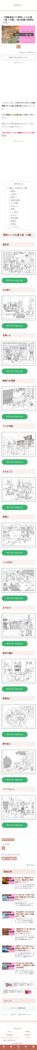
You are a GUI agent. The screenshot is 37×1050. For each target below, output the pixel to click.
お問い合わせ (18, 1043)
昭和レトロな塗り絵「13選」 (18, 188)
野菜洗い (14, 221)
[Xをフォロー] (7, 858)
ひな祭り (14, 194)
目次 (15, 184)
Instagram (9, 1035)
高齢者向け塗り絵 (9, 839)
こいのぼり (14, 212)
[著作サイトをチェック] (3, 858)
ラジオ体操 (14, 203)
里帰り (13, 209)
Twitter (27, 1031)
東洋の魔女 (14, 218)
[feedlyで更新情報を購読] (11, 858)
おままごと (14, 206)
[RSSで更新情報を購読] (15, 858)
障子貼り (14, 224)
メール (27, 1038)
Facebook (27, 1035)
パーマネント (15, 227)
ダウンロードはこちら (14, 280)
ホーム (10, 1031)
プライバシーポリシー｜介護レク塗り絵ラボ (9, 1039)
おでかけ (14, 215)
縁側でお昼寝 (15, 200)
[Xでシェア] (18, 46)
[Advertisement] (18, 82)
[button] (33, 712)
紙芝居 (13, 191)
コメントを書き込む (18, 1008)
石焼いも (14, 197)
